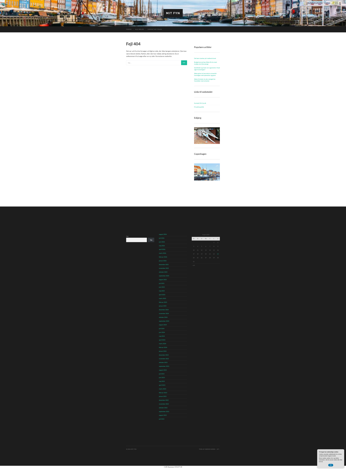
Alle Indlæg (139, 29)
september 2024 (164, 321)
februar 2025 (163, 302)
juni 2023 (162, 377)
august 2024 (163, 325)
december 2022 (164, 400)
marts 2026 (162, 253)
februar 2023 (163, 392)
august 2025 (163, 279)
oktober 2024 (163, 317)
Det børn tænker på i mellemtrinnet (205, 58)
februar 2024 (163, 347)
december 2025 (164, 264)
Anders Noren (210, 449)
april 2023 (162, 385)
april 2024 (162, 340)
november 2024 (164, 313)
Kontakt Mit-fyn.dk (155, 29)
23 (218, 254)
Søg (127, 236)
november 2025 (164, 268)
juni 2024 (162, 332)
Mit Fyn (173, 13)
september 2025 (164, 276)
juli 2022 (161, 419)
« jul (194, 265)
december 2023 (164, 355)
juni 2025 (162, 287)
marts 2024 (162, 343)
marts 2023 (162, 389)
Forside (129, 29)
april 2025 (162, 294)
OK (331, 465)
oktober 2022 (163, 407)
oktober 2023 (163, 362)
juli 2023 (161, 374)
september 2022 (164, 411)
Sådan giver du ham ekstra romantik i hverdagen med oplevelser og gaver (205, 74)
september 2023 (164, 366)
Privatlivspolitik (199, 107)
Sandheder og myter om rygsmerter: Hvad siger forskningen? (207, 68)
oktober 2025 (163, 272)
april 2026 (162, 249)
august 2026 (163, 234)
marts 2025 (162, 298)
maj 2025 (162, 291)
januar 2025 (162, 306)
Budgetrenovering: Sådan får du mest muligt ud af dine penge (205, 63)
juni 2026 (162, 242)
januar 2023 (162, 396)
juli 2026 (161, 238)
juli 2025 (161, 283)
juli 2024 (161, 328)
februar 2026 (163, 257)
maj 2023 (162, 381)
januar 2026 (162, 261)
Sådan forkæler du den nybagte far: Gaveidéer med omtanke (205, 80)
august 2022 (163, 415)
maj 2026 (162, 245)
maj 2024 (162, 336)
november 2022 (164, 404)
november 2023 (164, 358)
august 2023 (163, 370)
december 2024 (164, 309)
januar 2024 (162, 351)
